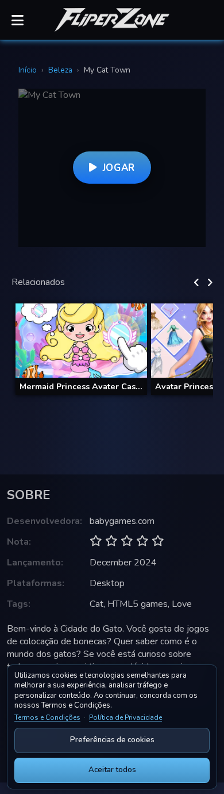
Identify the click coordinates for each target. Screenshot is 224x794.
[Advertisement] (112, 433)
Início (27, 69)
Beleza (60, 69)
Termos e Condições (47, 717)
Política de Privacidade (125, 717)
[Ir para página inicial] (112, 20)
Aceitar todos (112, 770)
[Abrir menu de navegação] (17, 20)
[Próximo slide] (210, 283)
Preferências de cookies (112, 740)
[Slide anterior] (197, 283)
